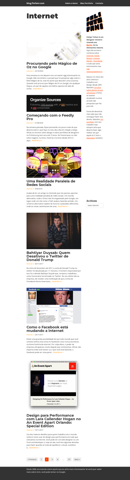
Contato (99, 3)
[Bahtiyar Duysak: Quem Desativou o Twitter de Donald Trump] (54, 231)
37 (69, 459)
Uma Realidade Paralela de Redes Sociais (51, 183)
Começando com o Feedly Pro (50, 117)
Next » (77, 459)
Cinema (96, 58)
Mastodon (90, 138)
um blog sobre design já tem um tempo (94, 90)
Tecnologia (97, 61)
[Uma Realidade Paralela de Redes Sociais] (54, 162)
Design (89, 61)
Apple (96, 55)
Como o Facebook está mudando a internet (47, 329)
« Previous (32, 459)
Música (89, 58)
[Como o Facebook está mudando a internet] (54, 306)
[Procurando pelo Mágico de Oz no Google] (54, 41)
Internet (30, 71)
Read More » (38, 88)
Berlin (89, 45)
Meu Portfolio (86, 3)
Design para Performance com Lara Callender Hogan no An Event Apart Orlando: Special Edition (54, 420)
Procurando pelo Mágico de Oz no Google (52, 65)
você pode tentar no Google (53, 472)
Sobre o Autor (71, 3)
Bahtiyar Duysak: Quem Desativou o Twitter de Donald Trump (48, 256)
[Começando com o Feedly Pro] (54, 103)
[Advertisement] (94, 169)
